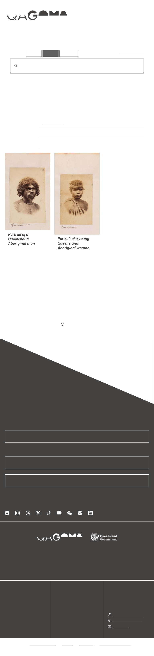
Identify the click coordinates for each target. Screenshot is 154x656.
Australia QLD (52, 122)
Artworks (18, 44)
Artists (38, 44)
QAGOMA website (17, 603)
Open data (12, 598)
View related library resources (31, 303)
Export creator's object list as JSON (35, 325)
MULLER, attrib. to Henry (25, 254)
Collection (37, 28)
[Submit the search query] (13, 66)
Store (8, 608)
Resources (67, 53)
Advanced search (132, 52)
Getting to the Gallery (129, 614)
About (9, 618)
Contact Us (121, 626)
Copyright (86, 644)
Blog (8, 613)
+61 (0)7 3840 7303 (127, 620)
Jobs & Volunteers (43, 644)
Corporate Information (115, 644)
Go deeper (58, 44)
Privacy (68, 644)
